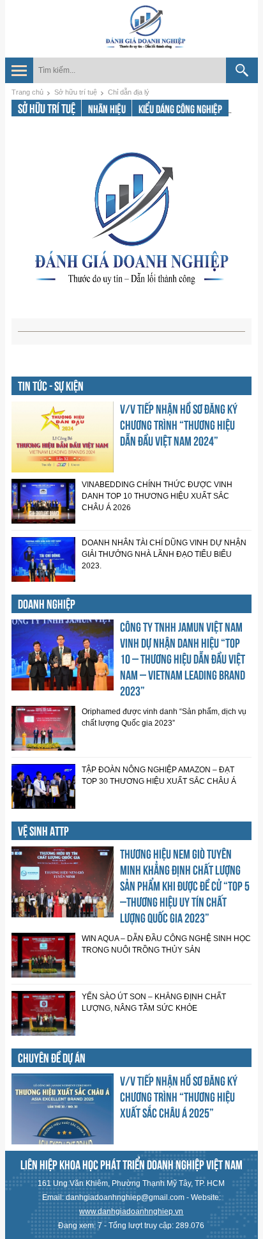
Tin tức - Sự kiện (51, 386)
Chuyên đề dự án (52, 1058)
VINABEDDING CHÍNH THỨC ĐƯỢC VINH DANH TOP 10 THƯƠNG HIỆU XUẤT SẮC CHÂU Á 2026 (157, 496)
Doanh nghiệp (46, 604)
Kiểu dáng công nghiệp (180, 109)
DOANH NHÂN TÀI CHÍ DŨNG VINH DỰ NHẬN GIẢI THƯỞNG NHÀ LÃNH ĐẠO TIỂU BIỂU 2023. (164, 554)
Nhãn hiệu (107, 109)
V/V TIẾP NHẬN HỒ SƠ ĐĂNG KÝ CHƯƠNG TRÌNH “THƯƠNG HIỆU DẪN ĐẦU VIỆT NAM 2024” (178, 425)
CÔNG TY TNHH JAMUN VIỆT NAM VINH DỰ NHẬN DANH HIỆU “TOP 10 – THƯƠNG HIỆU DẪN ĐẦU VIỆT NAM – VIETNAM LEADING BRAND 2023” (182, 659)
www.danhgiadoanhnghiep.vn (131, 1211)
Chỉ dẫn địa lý (128, 92)
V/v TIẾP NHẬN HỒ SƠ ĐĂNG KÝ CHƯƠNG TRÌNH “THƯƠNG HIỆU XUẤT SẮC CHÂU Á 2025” (178, 1097)
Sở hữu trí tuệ (75, 92)
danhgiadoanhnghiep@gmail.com (125, 1197)
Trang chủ (27, 92)
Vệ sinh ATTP (43, 831)
